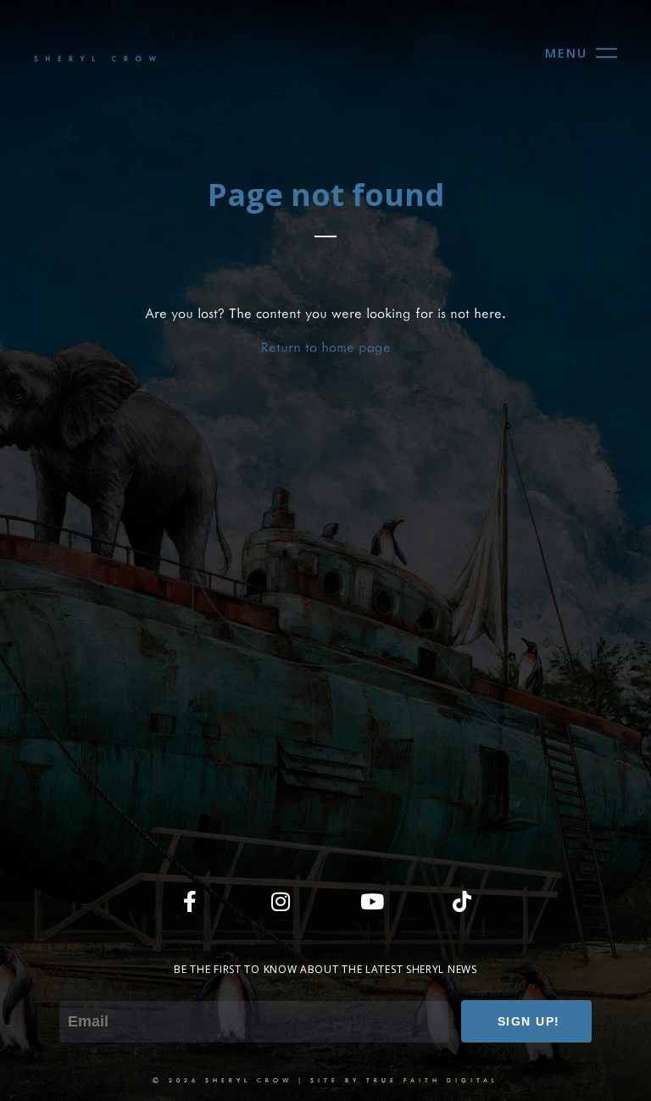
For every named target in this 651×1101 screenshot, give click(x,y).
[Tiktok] (462, 901)
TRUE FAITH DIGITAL (432, 1080)
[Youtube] (371, 901)
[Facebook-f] (189, 901)
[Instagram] (280, 901)
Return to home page (326, 346)
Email (75, 989)
